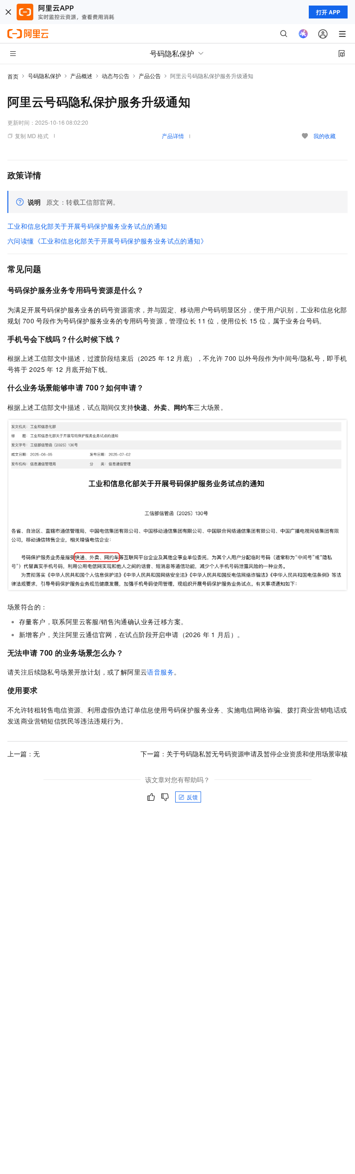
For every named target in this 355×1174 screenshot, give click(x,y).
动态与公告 (115, 75)
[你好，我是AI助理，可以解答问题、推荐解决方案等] (303, 33)
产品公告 (150, 75)
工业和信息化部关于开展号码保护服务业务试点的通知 (87, 226)
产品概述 (81, 75)
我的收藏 (324, 136)
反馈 (192, 797)
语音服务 (160, 671)
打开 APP (328, 12)
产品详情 (173, 136)
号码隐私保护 (44, 75)
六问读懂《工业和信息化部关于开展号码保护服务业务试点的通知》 (107, 240)
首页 (12, 76)
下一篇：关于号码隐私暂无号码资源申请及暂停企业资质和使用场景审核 (244, 753)
